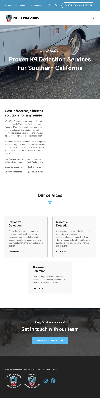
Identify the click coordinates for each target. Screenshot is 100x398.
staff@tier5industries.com (15, 5)
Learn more (14, 252)
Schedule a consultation (78, 5)
